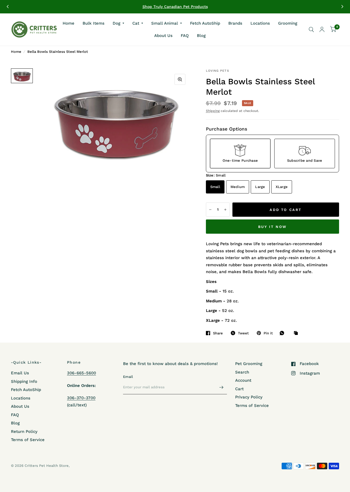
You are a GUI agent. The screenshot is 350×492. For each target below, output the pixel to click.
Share (218, 333)
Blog (201, 35)
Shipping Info (24, 381)
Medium (238, 187)
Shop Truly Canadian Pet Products (175, 6)
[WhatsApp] (283, 333)
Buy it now (272, 227)
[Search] (311, 29)
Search (242, 372)
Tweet (243, 333)
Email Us (20, 373)
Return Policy (24, 431)
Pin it (268, 333)
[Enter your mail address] (221, 387)
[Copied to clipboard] (297, 333)
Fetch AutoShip (205, 23)
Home (68, 23)
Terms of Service (28, 439)
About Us (163, 35)
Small (215, 187)
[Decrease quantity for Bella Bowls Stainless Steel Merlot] (210, 209)
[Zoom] (179, 79)
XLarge (282, 187)
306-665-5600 (81, 373)
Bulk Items (93, 23)
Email (128, 377)
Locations (260, 23)
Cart (239, 388)
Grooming (287, 23)
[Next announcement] (342, 6)
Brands (235, 23)
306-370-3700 (81, 397)
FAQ (185, 35)
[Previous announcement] (8, 6)
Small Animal (164, 23)
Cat (135, 23)
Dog (116, 23)
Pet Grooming (248, 363)
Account (243, 380)
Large (260, 187)
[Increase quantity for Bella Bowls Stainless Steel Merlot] (225, 209)
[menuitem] (68, 23)
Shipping (213, 111)
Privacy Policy (248, 397)
